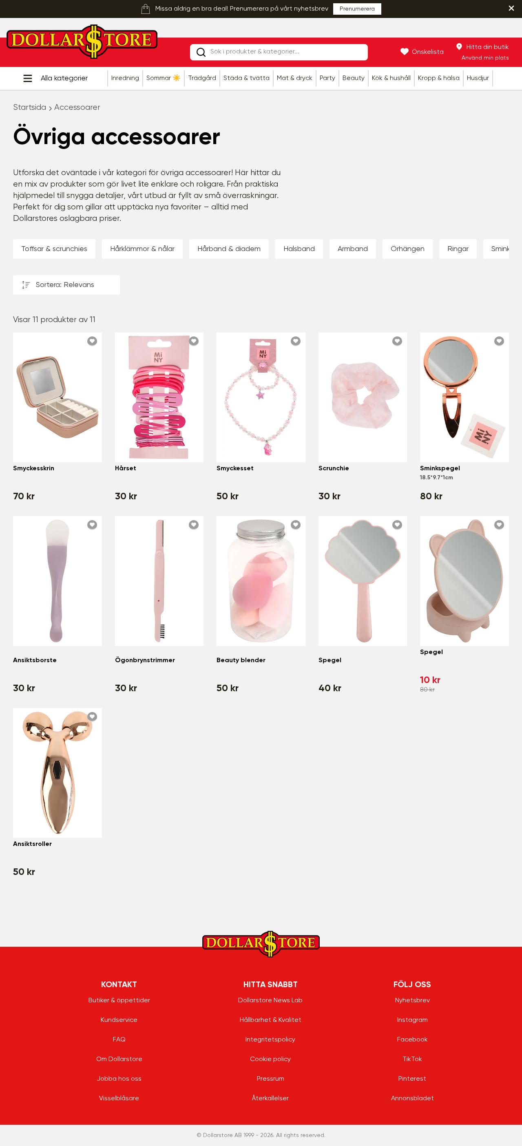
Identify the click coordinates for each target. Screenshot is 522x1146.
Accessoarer (77, 107)
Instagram (412, 1020)
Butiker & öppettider (119, 1000)
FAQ (119, 1040)
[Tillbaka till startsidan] (82, 44)
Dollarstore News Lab (270, 1000)
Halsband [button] (299, 249)
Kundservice (119, 1020)
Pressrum (270, 1079)
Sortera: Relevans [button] (65, 285)
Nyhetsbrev (412, 1000)
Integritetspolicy (270, 1040)
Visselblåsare (119, 1098)
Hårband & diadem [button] (229, 249)
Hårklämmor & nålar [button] (142, 249)
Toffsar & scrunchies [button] (54, 249)
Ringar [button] (458, 249)
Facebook (412, 1040)
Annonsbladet (412, 1098)
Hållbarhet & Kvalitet (270, 1020)
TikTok (412, 1059)
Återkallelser (270, 1098)
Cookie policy (270, 1059)
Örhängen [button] (408, 249)
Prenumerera (357, 9)
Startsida (29, 107)
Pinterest (412, 1079)
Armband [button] (353, 249)
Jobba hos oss (119, 1079)
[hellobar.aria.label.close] (511, 8)
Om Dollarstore (119, 1059)
